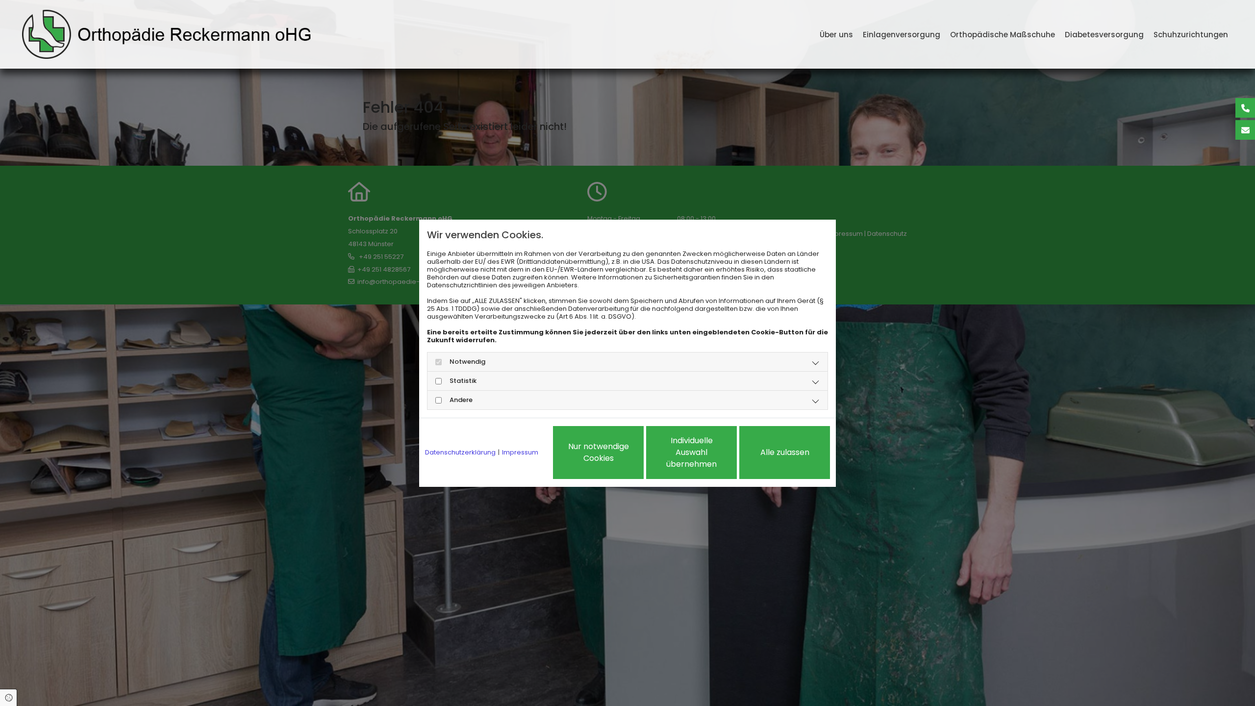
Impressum (520, 452)
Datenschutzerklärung (460, 452)
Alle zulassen (784, 452)
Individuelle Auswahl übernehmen (691, 452)
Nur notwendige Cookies (598, 452)
